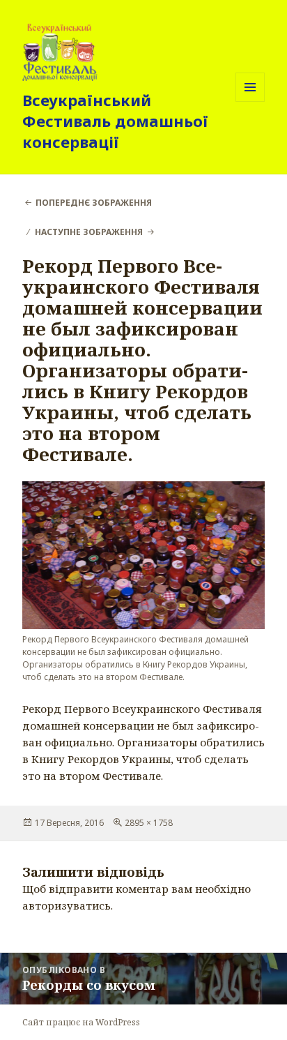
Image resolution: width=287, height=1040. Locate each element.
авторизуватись (66, 905)
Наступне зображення (89, 232)
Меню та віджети (250, 101)
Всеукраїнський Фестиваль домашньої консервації (115, 120)
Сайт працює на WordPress (81, 1022)
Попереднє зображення (94, 203)
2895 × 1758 (149, 823)
